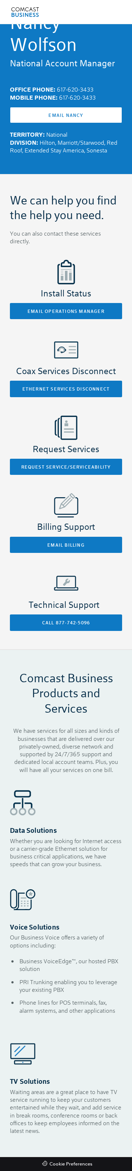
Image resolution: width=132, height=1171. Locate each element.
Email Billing (66, 545)
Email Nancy (65, 115)
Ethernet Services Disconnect (66, 389)
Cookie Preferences (71, 1164)
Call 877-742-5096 (66, 622)
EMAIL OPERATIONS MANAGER (65, 311)
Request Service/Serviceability (66, 467)
